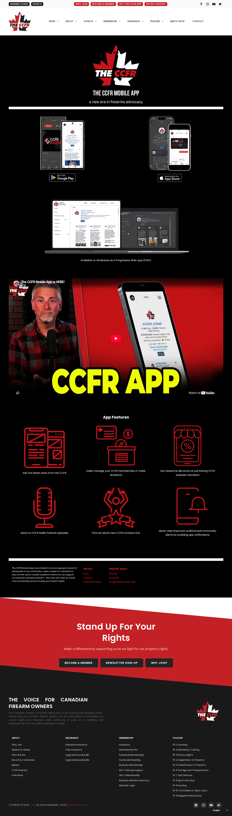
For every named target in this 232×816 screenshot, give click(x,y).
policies (155, 21)
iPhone (113, 574)
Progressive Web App (122, 582)
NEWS (52, 21)
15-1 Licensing (180, 744)
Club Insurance (73, 749)
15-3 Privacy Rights (183, 754)
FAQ (86, 574)
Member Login (127, 785)
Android (114, 578)
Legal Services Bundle (77, 754)
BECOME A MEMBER (103, 4)
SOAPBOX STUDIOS (77, 805)
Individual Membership (131, 754)
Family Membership (130, 760)
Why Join (17, 744)
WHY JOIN (81, 4)
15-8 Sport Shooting (183, 780)
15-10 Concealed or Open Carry (190, 790)
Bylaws (15, 765)
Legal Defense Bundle (77, 760)
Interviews (17, 775)
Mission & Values (21, 749)
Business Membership (131, 765)
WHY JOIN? (159, 663)
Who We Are (18, 754)
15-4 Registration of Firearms (188, 760)
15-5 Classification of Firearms (189, 765)
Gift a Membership (129, 775)
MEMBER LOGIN (19, 4)
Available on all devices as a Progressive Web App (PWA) (116, 260)
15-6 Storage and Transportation (191, 770)
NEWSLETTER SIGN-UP (122, 663)
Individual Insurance (76, 744)
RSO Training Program (131, 770)
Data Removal (92, 582)
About (87, 569)
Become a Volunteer (23, 760)
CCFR (33, 805)
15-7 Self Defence (182, 775)
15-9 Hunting (180, 785)
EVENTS (37, 4)
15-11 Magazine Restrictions (187, 795)
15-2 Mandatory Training (186, 749)
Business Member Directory (134, 780)
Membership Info (128, 749)
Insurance (71, 738)
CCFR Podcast (19, 770)
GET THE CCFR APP (130, 4)
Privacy (87, 578)
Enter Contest (156, 4)
